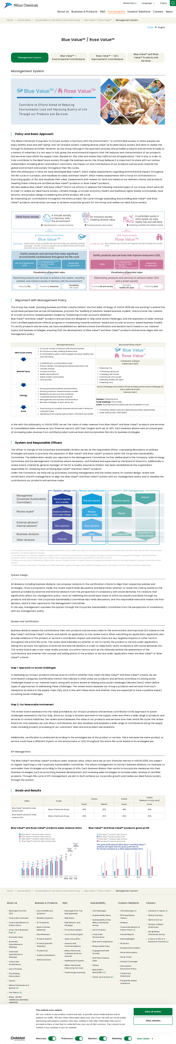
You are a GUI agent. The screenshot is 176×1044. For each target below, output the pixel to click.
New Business (43, 934)
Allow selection (153, 1020)
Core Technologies (74, 934)
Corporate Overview (19, 918)
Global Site (128, 3)
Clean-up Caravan (102, 977)
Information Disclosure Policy (128, 967)
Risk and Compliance (103, 941)
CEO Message (99, 910)
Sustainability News (102, 915)
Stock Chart (125, 957)
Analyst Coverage (129, 961)
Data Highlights (127, 939)
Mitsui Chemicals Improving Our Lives (74, 966)
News (169, 11)
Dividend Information (130, 948)
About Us (63, 11)
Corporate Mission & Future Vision (18, 924)
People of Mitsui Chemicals (155, 925)
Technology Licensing (75, 972)
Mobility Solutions (45, 918)
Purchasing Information (14, 974)
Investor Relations (139, 11)
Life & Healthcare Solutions (45, 912)
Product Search (44, 939)
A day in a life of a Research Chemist (157, 940)
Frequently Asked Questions (128, 982)
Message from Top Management (74, 912)
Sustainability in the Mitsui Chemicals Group (102, 923)
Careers (158, 11)
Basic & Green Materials (43, 928)
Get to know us (155, 920)
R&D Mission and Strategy (72, 924)
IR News (124, 922)
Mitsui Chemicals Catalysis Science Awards (73, 953)
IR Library (124, 943)
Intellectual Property (74, 960)
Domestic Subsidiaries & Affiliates (16, 944)
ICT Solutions (43, 922)
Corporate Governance (15, 963)
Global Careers (155, 915)
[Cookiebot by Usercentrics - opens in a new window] (18, 1039)
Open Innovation (72, 939)
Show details (143, 1038)
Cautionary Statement (125, 974)
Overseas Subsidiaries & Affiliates (16, 954)
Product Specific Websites (45, 944)
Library (12, 980)
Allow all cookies (153, 1011)
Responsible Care (101, 946)
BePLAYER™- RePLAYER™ (98, 971)
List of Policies (15, 969)
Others (96, 965)
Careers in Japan (156, 910)
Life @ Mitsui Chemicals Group (156, 933)
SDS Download (44, 959)
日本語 (150, 27)
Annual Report (127, 934)
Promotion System (73, 930)
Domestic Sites (16, 937)
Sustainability (116, 11)
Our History (14, 992)
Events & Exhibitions (46, 955)
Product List (42, 950)
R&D (102, 11)
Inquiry (163, 3)
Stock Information (128, 952)
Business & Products (85, 11)
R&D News (69, 918)
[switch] (79, 1038)
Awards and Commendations (73, 944)
